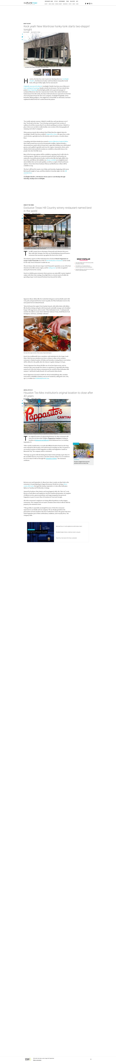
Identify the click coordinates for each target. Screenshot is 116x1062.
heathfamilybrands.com (42, 378)
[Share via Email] (22, 40)
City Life (56, 1)
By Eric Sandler (26, 32)
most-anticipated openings (31, 88)
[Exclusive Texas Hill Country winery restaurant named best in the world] (47, 231)
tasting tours (52, 268)
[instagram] (89, 3)
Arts (77, 1)
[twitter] (87, 3)
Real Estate (72, 1)
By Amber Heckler (27, 213)
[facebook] (85, 3)
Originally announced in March (33, 86)
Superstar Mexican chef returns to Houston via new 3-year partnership (84, 270)
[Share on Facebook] (22, 34)
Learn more (35, 1060)
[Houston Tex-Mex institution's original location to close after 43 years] (47, 417)
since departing (32, 90)
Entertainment (62, 1)
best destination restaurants (54, 260)
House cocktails (51, 160)
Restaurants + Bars (49, 1)
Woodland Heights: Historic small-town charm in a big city (68, 532)
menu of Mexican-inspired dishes (58, 141)
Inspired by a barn (51, 134)
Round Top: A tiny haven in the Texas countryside (66, 538)
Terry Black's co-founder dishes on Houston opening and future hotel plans (83, 266)
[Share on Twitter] (22, 37)
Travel (67, 1)
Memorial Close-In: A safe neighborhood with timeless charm (69, 526)
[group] (37, 72)
